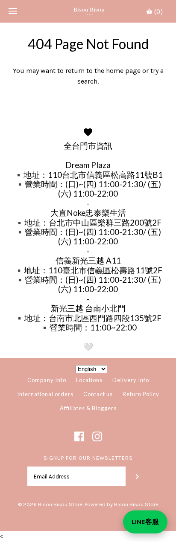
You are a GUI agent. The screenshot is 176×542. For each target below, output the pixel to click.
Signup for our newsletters (88, 458)
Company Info (46, 380)
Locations (89, 380)
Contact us (98, 394)
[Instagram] (97, 436)
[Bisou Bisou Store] (88, 11)
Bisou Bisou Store (60, 504)
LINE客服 (145, 522)
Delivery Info (130, 380)
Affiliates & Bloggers (88, 408)
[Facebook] (79, 436)
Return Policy (141, 394)
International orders (45, 394)
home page (123, 71)
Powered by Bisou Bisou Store (121, 504)
